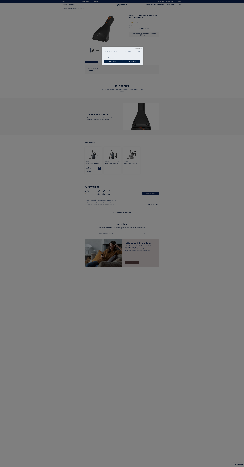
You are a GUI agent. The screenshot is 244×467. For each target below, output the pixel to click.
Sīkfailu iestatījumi (112, 61)
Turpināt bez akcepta (138, 48)
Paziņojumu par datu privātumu (109, 58)
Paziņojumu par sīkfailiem (132, 57)
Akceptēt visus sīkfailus (131, 61)
